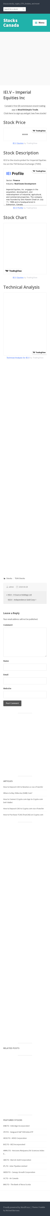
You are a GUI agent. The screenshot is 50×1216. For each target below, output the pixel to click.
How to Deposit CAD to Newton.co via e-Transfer (23, 787)
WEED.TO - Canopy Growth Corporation (19, 1172)
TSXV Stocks (20, 578)
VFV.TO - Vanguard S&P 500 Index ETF (18, 1132)
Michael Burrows (12, 1210)
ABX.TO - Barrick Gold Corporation (17, 1160)
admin (11, 587)
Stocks (9, 578)
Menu (41, 22)
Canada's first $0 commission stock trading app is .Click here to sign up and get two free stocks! (25, 109)
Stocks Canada (11, 22)
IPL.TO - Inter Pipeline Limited (15, 1166)
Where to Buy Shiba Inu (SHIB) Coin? (17, 793)
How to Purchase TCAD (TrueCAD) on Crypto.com (23, 814)
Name (6, 661)
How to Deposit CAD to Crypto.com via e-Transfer (23, 808)
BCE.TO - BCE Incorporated (14, 1144)
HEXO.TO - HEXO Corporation (15, 1138)
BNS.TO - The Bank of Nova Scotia (17, 1184)
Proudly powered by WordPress (16, 1207)
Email (5, 674)
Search (24, 9)
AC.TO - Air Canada (10, 1178)
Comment (8, 625)
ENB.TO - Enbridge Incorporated (16, 1126)
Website (7, 688)
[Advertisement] (25, 58)
